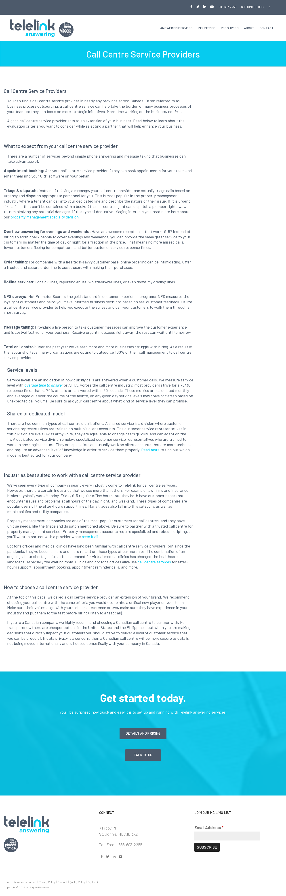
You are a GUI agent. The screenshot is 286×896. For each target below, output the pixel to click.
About (249, 28)
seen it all (90, 536)
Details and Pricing (143, 733)
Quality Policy (77, 881)
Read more (150, 449)
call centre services (154, 561)
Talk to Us (143, 755)
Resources (230, 28)
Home (7, 881)
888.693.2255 (228, 7)
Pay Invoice (94, 881)
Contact (266, 28)
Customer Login (253, 7)
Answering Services (176, 28)
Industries (207, 28)
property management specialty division (45, 216)
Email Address (208, 827)
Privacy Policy (47, 881)
